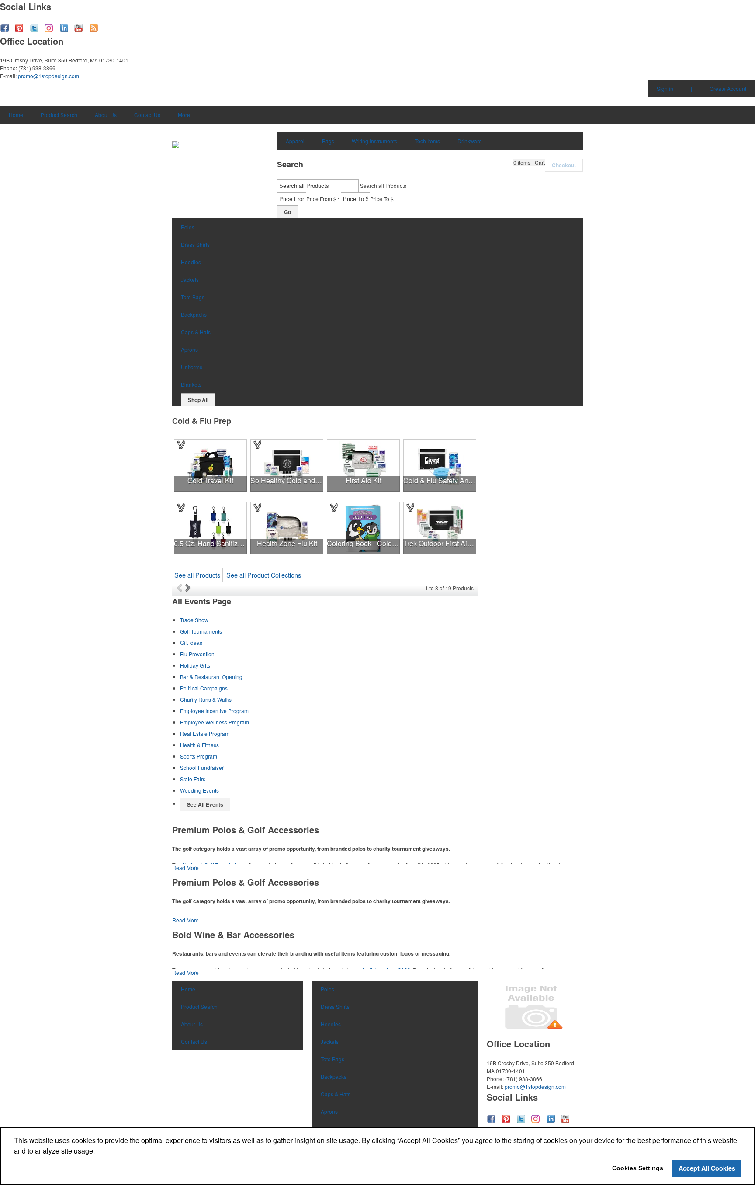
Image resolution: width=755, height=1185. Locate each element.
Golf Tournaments (201, 631)
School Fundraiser (202, 767)
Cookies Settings (637, 1167)
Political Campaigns (204, 688)
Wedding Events (199, 790)
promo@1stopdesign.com (48, 76)
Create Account (728, 88)
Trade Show (194, 620)
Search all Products (383, 185)
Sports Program (198, 756)
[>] (189, 588)
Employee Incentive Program (214, 710)
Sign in (665, 88)
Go (287, 212)
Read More (185, 867)
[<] (181, 588)
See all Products (197, 574)
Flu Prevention (197, 654)
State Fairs (192, 779)
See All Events (205, 804)
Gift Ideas (191, 642)
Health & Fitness (199, 744)
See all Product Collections (263, 574)
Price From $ (321, 198)
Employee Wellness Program (214, 722)
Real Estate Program (204, 733)
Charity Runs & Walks (206, 699)
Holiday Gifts (195, 665)
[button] (529, 162)
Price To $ (382, 198)
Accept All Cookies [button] (707, 1168)
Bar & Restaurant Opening (211, 676)
